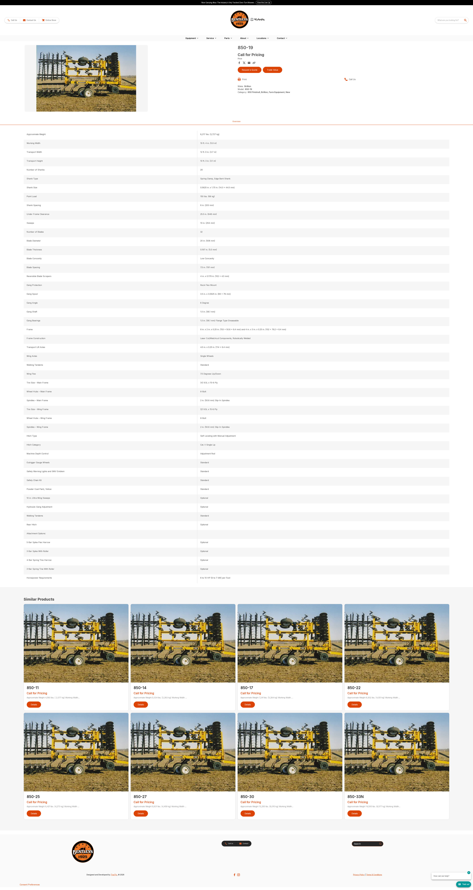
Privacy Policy (359, 875)
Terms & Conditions (374, 875)
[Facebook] (234, 875)
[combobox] (452, 20)
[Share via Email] (249, 62)
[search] (466, 20)
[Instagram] (238, 875)
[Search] (380, 843)
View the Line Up (263, 2)
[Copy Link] (254, 62)
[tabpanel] (130, 78)
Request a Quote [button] (249, 70)
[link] (49, 20)
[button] (12, 20)
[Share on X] (244, 62)
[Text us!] (463, 884)
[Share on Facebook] (239, 62)
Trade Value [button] (272, 70)
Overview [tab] (236, 121)
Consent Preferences (30, 884)
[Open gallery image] (86, 78)
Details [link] (34, 704)
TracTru (114, 875)
